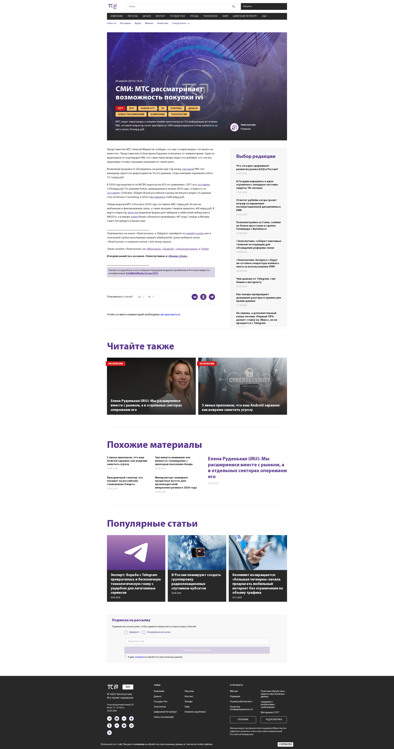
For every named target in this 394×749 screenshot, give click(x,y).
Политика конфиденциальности (241, 708)
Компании (117, 16)
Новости (111, 23)
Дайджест (134, 632)
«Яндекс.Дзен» (177, 256)
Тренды (194, 16)
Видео (138, 23)
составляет (114, 193)
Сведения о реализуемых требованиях (268, 705)
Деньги (147, 16)
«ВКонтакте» (153, 249)
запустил (132, 212)
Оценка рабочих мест (241, 701)
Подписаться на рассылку (197, 650)
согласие (139, 657)
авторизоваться (170, 314)
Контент (160, 16)
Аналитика (162, 23)
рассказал (188, 169)
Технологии (210, 16)
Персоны (133, 16)
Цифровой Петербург (245, 16)
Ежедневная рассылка (158, 632)
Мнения (149, 23)
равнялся (159, 197)
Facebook (168, 249)
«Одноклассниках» (186, 249)
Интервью (125, 23)
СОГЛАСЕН (285, 744)
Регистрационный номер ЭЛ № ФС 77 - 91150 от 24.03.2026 (120, 708)
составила (203, 184)
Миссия (234, 691)
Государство (177, 16)
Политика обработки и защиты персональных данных (273, 694)
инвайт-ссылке (195, 233)
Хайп (225, 16)
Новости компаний (164, 717)
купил (134, 217)
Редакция (235, 696)
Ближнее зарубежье (195, 712)
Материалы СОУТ (270, 712)
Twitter (205, 249)
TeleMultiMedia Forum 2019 (142, 273)
